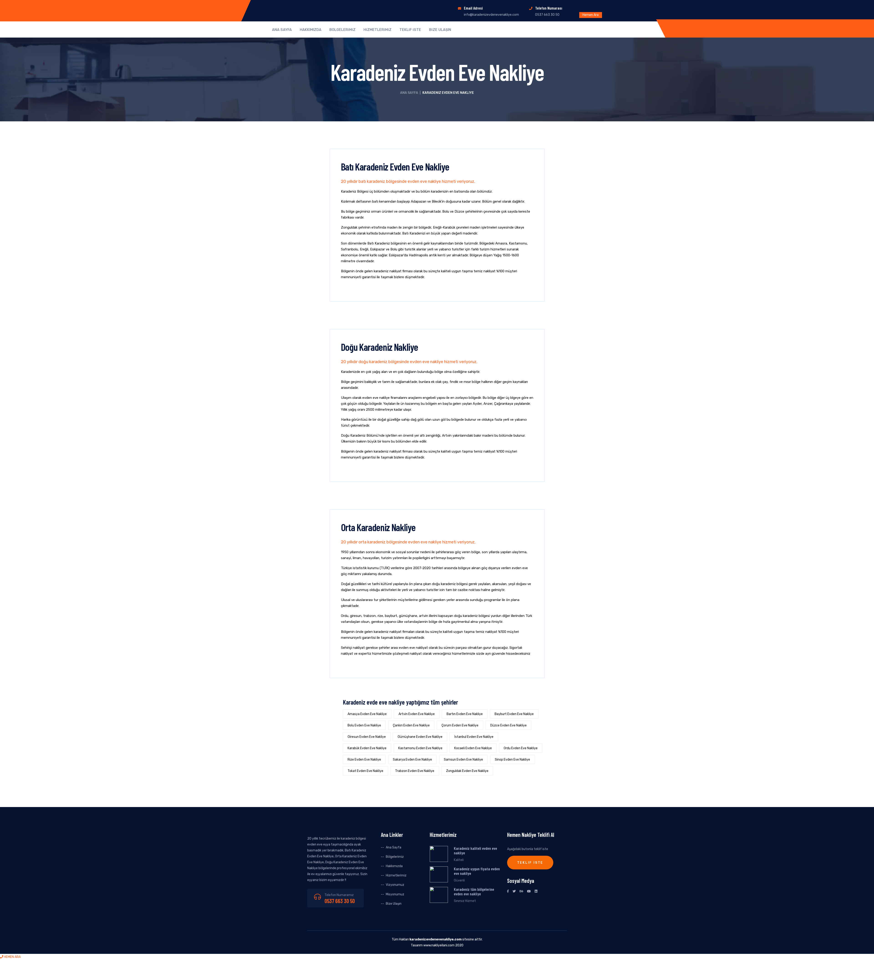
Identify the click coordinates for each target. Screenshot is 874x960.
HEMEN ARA (12, 957)
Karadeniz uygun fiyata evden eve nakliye (477, 871)
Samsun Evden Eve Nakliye (463, 759)
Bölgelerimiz (395, 857)
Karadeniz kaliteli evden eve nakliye (475, 850)
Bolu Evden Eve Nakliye (364, 725)
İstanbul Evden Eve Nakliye (473, 737)
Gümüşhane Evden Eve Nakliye (420, 737)
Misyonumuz (395, 894)
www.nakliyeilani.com (439, 945)
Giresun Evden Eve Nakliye (367, 737)
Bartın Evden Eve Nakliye (465, 714)
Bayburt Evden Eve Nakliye (514, 714)
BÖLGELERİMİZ (342, 29)
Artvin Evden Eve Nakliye (417, 714)
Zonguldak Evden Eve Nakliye (467, 771)
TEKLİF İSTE (410, 29)
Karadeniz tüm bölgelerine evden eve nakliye (474, 891)
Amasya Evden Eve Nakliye (367, 714)
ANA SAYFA (282, 29)
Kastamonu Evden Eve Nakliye (420, 748)
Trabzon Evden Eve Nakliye (414, 771)
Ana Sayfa (409, 93)
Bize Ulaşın (393, 903)
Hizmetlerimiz (396, 875)
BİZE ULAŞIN (440, 29)
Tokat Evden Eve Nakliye (365, 771)
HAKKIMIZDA (310, 29)
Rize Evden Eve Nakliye (364, 759)
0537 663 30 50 (340, 901)
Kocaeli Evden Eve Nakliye (473, 748)
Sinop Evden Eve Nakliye (512, 759)
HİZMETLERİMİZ (377, 29)
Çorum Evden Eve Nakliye (460, 725)
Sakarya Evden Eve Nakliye (412, 759)
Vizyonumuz (395, 885)
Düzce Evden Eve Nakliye (508, 725)
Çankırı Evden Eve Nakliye (411, 725)
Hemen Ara (590, 15)
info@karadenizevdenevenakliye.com (491, 15)
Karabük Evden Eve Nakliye (367, 748)
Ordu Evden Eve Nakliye (521, 748)
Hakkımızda (394, 866)
